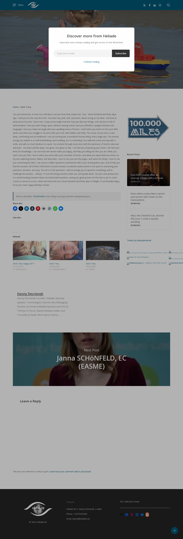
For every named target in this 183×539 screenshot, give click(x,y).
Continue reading (91, 61)
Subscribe (120, 53)
